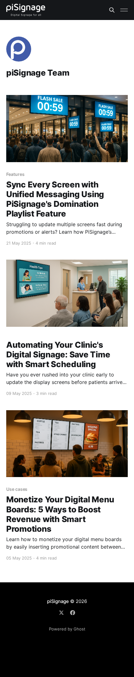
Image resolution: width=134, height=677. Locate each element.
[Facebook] (72, 612)
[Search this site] (112, 10)
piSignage (58, 601)
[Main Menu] (124, 10)
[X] (61, 612)
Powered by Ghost (67, 628)
